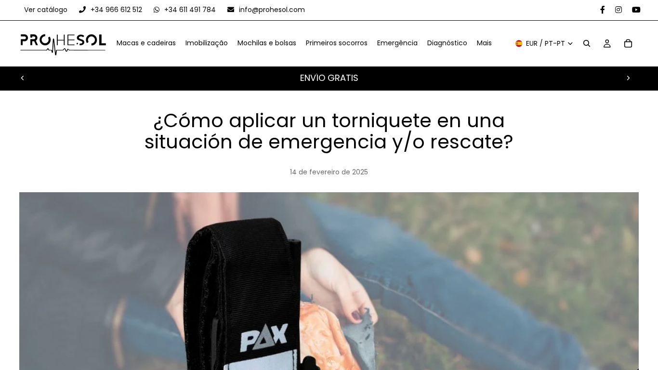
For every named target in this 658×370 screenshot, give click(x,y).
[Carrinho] (628, 43)
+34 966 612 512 (116, 9)
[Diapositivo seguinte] (628, 78)
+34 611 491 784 (190, 9)
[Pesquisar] (586, 43)
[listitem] (484, 43)
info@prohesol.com (271, 9)
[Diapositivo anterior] (22, 78)
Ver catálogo (46, 9)
